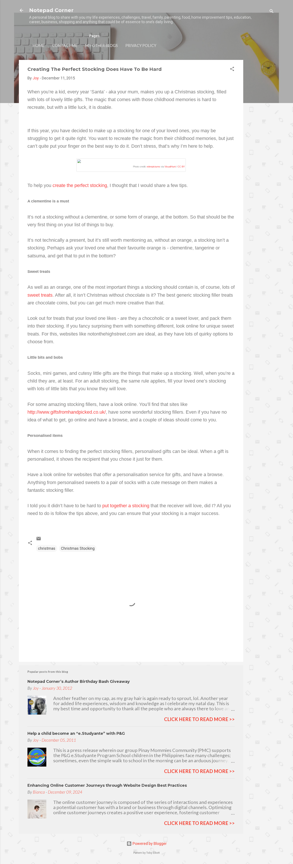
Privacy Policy (140, 45)
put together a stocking (125, 505)
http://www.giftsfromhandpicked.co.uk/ (66, 412)
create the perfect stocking (80, 185)
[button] (232, 69)
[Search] (271, 11)
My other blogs (101, 45)
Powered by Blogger (149, 843)
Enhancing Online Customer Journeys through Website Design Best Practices (107, 785)
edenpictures (153, 166)
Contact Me (64, 45)
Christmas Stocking (78, 548)
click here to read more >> (199, 719)
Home (38, 45)
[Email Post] (38, 540)
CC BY (181, 166)
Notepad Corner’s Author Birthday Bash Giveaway (78, 681)
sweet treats (40, 295)
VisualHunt (170, 166)
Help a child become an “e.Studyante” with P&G (76, 733)
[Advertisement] (260, 124)
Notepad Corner (51, 10)
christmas (46, 548)
